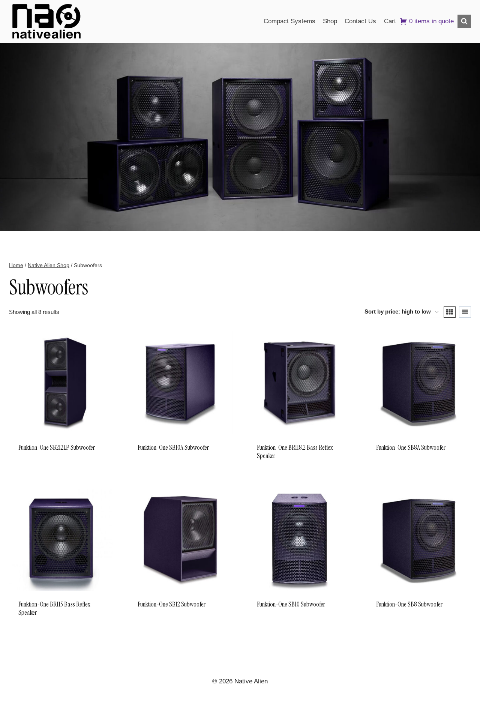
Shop (330, 21)
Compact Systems (289, 21)
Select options (162, 471)
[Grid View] (450, 312)
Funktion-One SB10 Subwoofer (291, 604)
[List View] (465, 312)
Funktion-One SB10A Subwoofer (173, 447)
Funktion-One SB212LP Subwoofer (56, 447)
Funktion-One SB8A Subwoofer (411, 447)
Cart (390, 21)
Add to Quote (40, 471)
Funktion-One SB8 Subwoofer (409, 604)
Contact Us (360, 21)
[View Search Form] (464, 21)
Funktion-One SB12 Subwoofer (172, 604)
